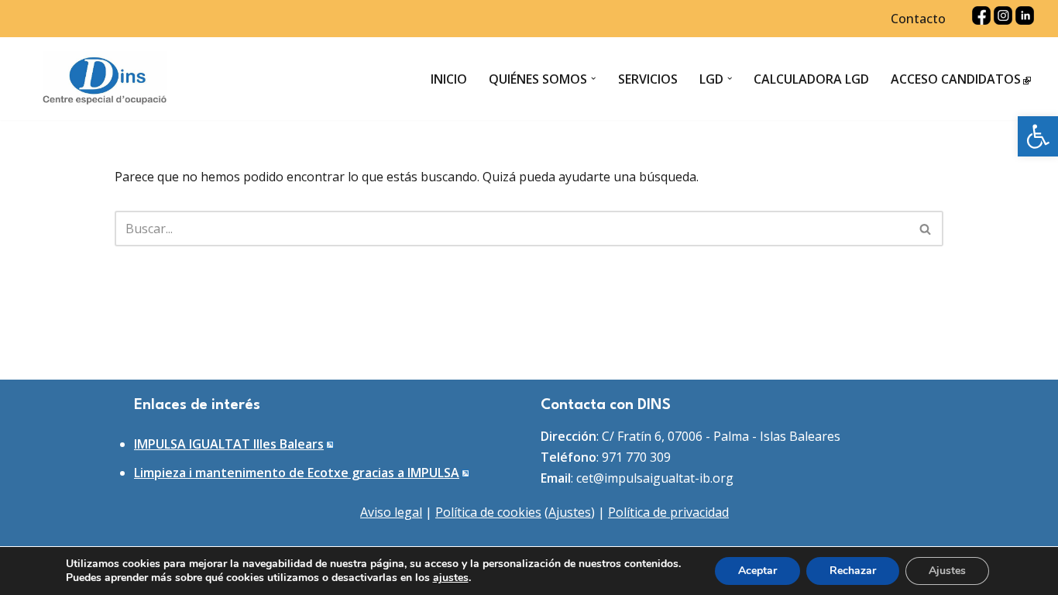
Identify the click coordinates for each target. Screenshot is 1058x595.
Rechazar (853, 570)
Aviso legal (391, 512)
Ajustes (569, 512)
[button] (1038, 136)
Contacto (918, 18)
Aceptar (757, 570)
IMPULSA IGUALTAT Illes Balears (229, 443)
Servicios (648, 79)
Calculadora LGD (811, 79)
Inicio (449, 79)
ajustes (451, 578)
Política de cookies (488, 512)
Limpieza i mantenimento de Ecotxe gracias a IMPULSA (296, 472)
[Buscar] (926, 228)
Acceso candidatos (956, 79)
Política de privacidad (668, 512)
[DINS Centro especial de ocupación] (105, 78)
